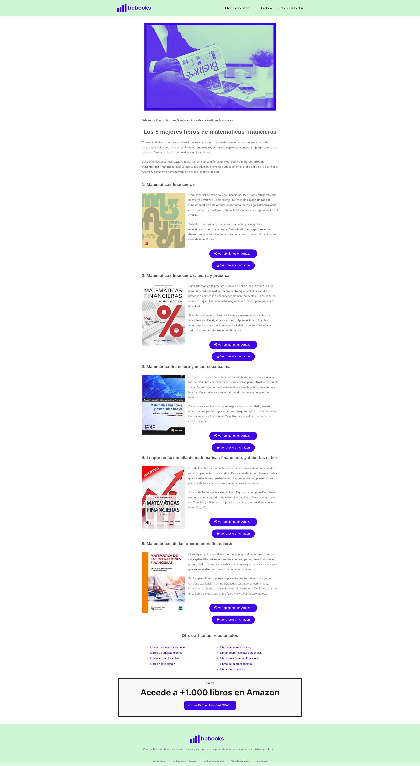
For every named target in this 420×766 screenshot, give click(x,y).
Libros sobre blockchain (165, 658)
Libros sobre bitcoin (162, 663)
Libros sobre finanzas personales (241, 652)
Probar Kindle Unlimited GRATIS (210, 705)
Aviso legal (159, 761)
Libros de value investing (235, 647)
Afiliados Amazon (240, 761)
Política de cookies (213, 761)
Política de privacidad (184, 761)
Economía (162, 120)
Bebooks (147, 120)
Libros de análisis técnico (166, 652)
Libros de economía (232, 669)
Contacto (266, 8)
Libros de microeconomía (236, 663)
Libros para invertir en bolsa (168, 647)
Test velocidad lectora (291, 8)
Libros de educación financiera (239, 658)
